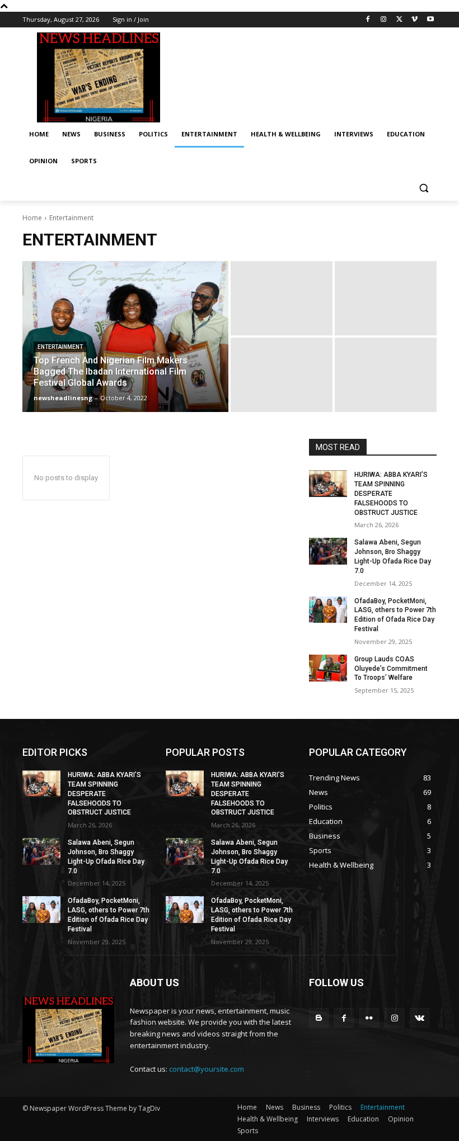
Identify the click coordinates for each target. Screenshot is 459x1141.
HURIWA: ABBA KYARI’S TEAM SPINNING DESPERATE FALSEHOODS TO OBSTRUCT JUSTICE (391, 493)
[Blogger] (319, 1018)
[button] (423, 188)
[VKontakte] (419, 1018)
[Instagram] (383, 19)
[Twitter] (399, 19)
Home (32, 217)
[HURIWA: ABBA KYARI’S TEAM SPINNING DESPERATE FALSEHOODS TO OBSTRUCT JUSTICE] (328, 483)
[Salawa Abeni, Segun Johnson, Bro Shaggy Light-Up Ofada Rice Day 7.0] (328, 551)
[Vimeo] (414, 19)
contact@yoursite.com (206, 1069)
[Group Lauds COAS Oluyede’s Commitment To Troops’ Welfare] (328, 668)
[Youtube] (430, 19)
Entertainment (60, 347)
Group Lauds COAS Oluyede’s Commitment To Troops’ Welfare (391, 668)
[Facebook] (368, 19)
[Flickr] (369, 1018)
